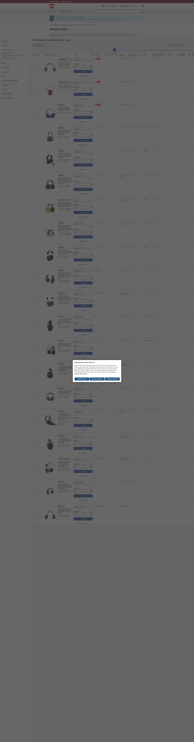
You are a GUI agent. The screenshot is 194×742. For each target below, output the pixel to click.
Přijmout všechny (112, 379)
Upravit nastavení (97, 379)
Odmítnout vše (82, 379)
